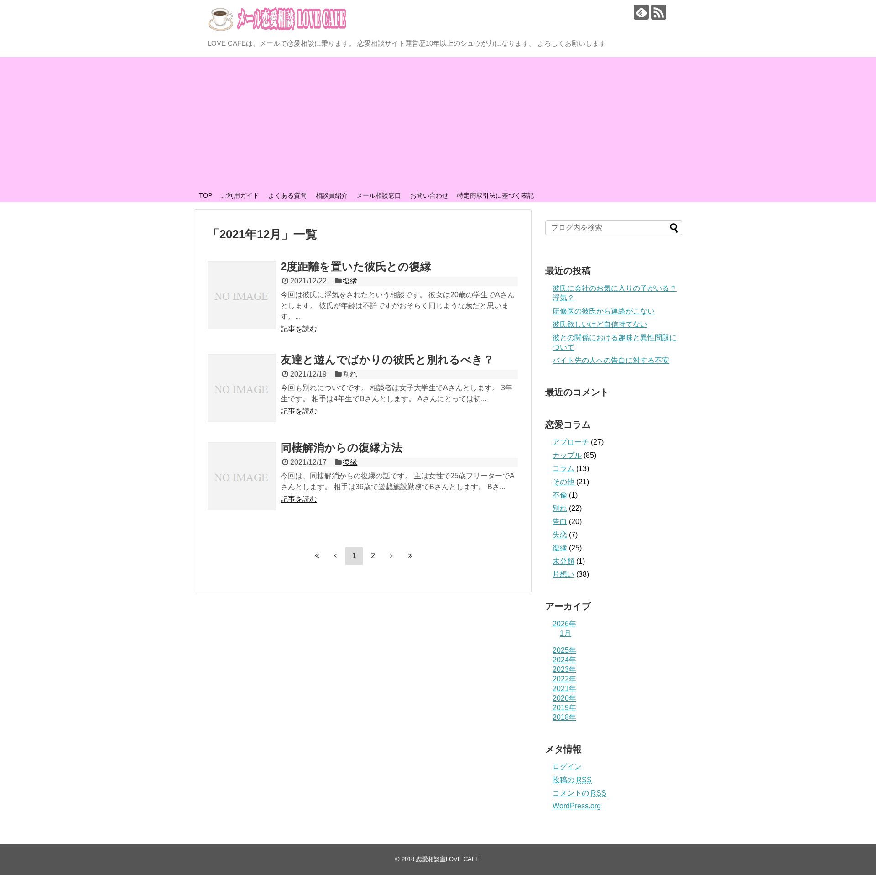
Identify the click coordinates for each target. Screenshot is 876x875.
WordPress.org (577, 806)
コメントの (579, 793)
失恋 (560, 535)
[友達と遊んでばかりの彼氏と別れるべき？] (242, 388)
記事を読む (299, 329)
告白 (560, 521)
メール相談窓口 (378, 195)
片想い (563, 574)
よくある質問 (287, 195)
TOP (205, 195)
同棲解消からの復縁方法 (341, 447)
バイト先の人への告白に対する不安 (611, 360)
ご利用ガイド (240, 195)
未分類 (563, 561)
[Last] (410, 555)
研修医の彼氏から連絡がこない (604, 311)
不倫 (560, 495)
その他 (563, 482)
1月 (565, 633)
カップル (567, 455)
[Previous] (335, 555)
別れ (350, 374)
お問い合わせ (429, 195)
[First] (316, 555)
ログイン (567, 766)
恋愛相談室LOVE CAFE (448, 859)
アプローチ (571, 442)
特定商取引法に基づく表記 (495, 195)
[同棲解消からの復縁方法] (242, 476)
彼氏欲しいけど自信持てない (600, 324)
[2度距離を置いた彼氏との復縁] (242, 295)
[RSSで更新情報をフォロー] (658, 12)
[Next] (391, 555)
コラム (563, 468)
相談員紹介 (332, 195)
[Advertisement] (438, 121)
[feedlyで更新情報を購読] (641, 12)
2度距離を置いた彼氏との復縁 (356, 266)
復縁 (350, 281)
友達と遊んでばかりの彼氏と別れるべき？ (387, 359)
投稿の (572, 780)
